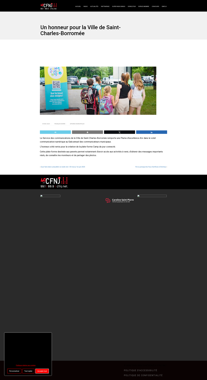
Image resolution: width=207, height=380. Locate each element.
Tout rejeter (28, 371)
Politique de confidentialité (143, 375)
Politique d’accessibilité (140, 370)
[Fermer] (49, 334)
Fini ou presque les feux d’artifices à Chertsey (150, 167)
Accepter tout (42, 371)
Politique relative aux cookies (26, 365)
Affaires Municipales (77, 124)
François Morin (60, 124)
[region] (28, 354)
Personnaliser (14, 371)
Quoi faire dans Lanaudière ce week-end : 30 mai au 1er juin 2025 (63, 167)
